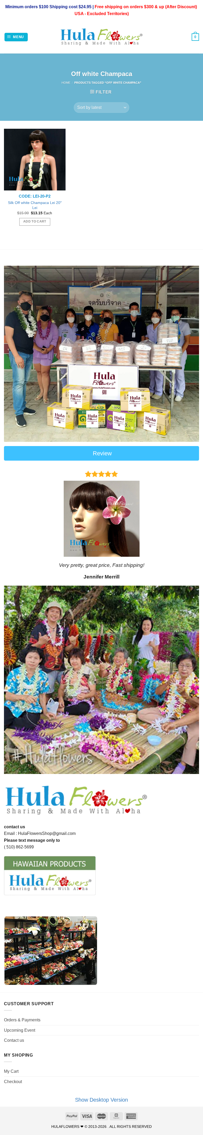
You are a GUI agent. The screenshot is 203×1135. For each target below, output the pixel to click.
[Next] (188, 524)
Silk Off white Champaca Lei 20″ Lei (35, 205)
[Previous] (14, 524)
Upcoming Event (19, 1030)
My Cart (11, 1071)
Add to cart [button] (34, 221)
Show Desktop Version (101, 1100)
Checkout (13, 1081)
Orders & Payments (22, 1020)
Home (66, 82)
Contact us (14, 1040)
